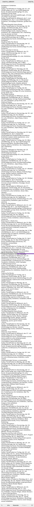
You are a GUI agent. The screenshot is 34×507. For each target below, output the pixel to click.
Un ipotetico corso (7, 405)
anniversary (19, 242)
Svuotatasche (5, 441)
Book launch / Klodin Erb (9, 221)
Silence (15, 458)
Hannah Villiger (25, 474)
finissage (22, 183)
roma (27, 137)
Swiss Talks (24, 191)
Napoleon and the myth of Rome (11, 433)
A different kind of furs (8, 264)
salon (3, 289)
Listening (4, 458)
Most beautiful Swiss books (18, 319)
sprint (7, 289)
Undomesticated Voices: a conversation (14, 360)
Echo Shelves (5, 177)
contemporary (5, 200)
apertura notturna (16, 297)
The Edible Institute (7, 94)
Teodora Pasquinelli (12, 470)
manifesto (23, 210)
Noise (10, 458)
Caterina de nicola (18, 280)
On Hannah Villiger (7, 468)
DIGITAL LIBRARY (7, 2)
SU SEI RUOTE (6, 237)
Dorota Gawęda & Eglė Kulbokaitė (12, 460)
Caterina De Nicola (7, 273)
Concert (4, 183)
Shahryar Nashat (6, 102)
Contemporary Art (18, 261)
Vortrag (11, 21)
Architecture (5, 191)
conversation (28, 365)
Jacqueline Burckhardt (8, 302)
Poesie (29, 210)
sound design (26, 500)
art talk (3, 308)
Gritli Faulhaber (21, 262)
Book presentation (7, 143)
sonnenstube (13, 243)
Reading (13, 249)
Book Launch (27, 226)
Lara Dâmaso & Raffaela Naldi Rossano (13, 376)
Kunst (3, 12)
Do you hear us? (6, 451)
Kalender (16, 505)
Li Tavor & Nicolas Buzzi (9, 493)
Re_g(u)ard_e (5, 368)
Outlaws (4, 7)
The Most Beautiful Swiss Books (11, 25)
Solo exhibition (12, 403)
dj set (9, 183)
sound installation (7, 501)
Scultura (4, 449)
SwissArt (15, 476)
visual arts (4, 219)
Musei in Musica (6, 67)
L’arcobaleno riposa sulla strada (11, 341)
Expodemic (5, 131)
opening (22, 66)
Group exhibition (21, 457)
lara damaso (23, 382)
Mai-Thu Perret (6, 386)
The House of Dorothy (8, 59)
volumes (4, 330)
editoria (24, 31)
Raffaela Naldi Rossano (17, 384)
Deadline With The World (9, 42)
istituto (8, 495)
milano (17, 66)
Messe (19, 172)
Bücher (14, 82)
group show (12, 13)
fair (10, 32)
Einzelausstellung (22, 64)
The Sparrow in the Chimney (10, 86)
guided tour (27, 21)
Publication (24, 420)
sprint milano (14, 289)
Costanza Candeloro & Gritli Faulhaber (13, 254)
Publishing (4, 31)
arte (26, 12)
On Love (4, 148)
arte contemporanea (17, 74)
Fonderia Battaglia (24, 447)
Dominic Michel (6, 211)
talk (2, 23)
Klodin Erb (23, 227)
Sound (19, 181)
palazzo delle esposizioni (17, 137)
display (18, 31)
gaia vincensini (23, 200)
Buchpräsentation (11, 226)
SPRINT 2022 (5, 281)
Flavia (8, 9)
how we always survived (9, 34)
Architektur (16, 189)
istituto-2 (9, 397)
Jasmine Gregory (7, 395)
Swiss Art (9, 394)
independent (15, 32)
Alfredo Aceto (5, 447)
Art (23, 12)
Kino (13, 91)
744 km (3, 322)
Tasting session (23, 99)
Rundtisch (17, 143)
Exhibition (4, 13)
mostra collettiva (26, 375)
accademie (25, 135)
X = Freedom (5, 245)
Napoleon (21, 439)
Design (24, 316)
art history (28, 306)
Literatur (20, 327)
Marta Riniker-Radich (8, 477)
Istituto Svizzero (25, 218)
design (18, 318)
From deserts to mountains (10, 139)
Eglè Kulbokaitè (17, 466)
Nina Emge (5, 112)
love (11, 93)
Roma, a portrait (6, 229)
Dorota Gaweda (6, 466)
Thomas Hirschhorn (7, 424)
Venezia (3, 192)
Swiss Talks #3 (6, 184)
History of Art (13, 439)
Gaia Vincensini (6, 194)
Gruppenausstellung (12, 12)
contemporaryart (6, 227)
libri (21, 32)
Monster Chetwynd (7, 121)
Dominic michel (6, 218)
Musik (26, 498)
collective (4, 348)
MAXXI (3, 432)
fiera (18, 287)
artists (24, 346)
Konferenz (15, 438)
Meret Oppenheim (15, 75)
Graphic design (17, 29)
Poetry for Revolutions (8, 203)
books (13, 31)
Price (18, 420)
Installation (4, 75)
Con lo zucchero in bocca (9, 50)
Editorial (14, 419)
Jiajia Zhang (18, 108)
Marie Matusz (5, 351)
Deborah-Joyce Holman (9, 332)
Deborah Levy (16, 251)
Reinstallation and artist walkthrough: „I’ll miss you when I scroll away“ (16, 16)
